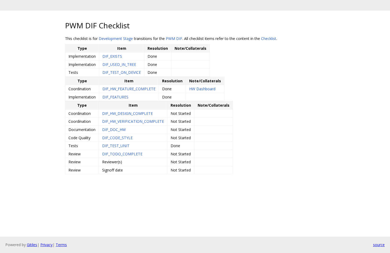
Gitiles (32, 244)
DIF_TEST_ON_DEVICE (121, 72)
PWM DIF (174, 38)
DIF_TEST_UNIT (115, 145)
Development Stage (116, 38)
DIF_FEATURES (115, 97)
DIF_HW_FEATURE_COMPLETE (128, 88)
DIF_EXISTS (112, 56)
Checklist (268, 38)
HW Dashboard (202, 88)
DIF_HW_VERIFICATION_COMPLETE (133, 121)
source (379, 244)
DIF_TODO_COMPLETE (122, 153)
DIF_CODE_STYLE (117, 137)
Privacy (46, 244)
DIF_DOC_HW (114, 129)
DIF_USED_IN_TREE (119, 64)
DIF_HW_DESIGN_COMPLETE (127, 113)
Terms (61, 244)
